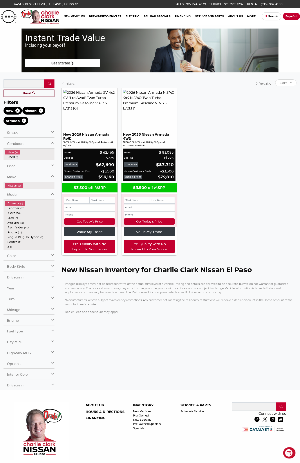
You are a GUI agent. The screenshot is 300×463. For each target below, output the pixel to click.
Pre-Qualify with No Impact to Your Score (89, 246)
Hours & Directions (105, 412)
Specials (139, 428)
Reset (27, 93)
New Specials (142, 420)
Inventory (143, 405)
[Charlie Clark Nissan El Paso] (30, 15)
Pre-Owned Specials (147, 424)
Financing (95, 418)
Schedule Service (192, 411)
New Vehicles (142, 411)
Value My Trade (90, 231)
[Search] (49, 83)
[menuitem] (29, 152)
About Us (95, 405)
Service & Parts (196, 405)
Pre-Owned (141, 415)
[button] (74, 16)
